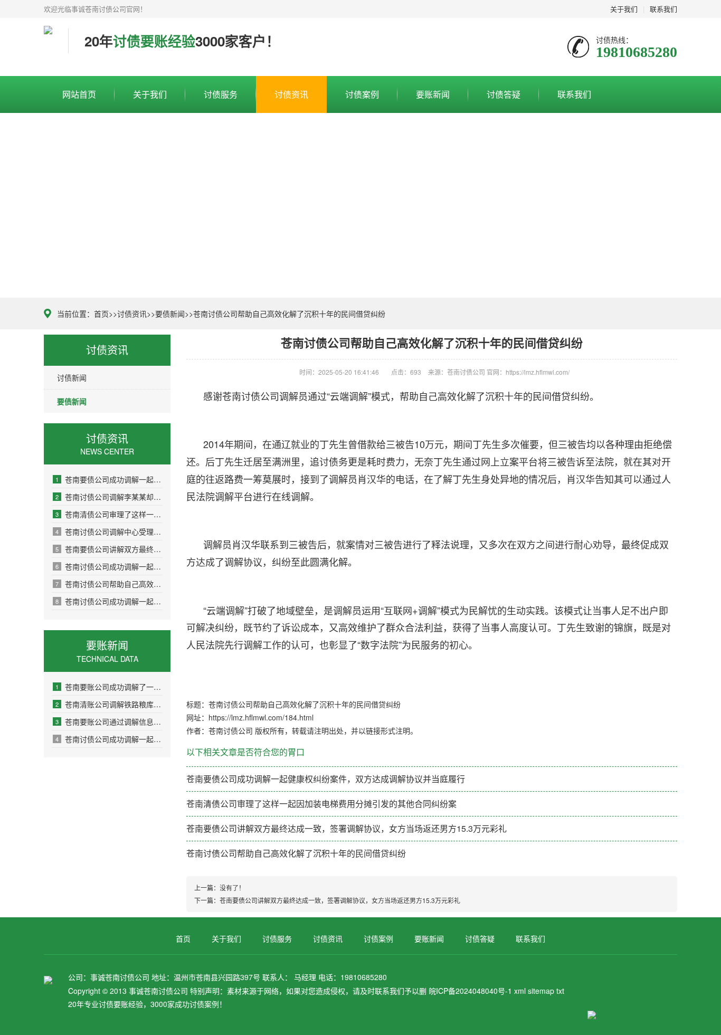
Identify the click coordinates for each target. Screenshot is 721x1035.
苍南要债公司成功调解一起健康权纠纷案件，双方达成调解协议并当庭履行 (109, 479)
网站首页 (79, 94)
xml (520, 990)
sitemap (541, 990)
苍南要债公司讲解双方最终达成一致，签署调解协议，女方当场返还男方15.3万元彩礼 (109, 549)
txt (560, 990)
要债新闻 (170, 313)
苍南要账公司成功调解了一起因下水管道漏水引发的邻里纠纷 (109, 686)
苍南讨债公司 (250, 396)
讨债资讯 (291, 94)
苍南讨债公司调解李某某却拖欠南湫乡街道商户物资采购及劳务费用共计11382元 (109, 496)
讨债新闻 (72, 377)
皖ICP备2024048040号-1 (470, 990)
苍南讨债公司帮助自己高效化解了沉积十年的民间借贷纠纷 (109, 583)
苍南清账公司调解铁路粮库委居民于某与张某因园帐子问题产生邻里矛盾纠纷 (109, 704)
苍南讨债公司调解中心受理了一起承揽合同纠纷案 (109, 531)
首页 (101, 313)
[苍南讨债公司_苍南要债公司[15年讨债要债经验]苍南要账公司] (48, 47)
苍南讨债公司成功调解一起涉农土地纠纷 (109, 566)
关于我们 (624, 9)
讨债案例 (362, 94)
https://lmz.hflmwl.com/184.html (261, 717)
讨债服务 (221, 94)
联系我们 (663, 9)
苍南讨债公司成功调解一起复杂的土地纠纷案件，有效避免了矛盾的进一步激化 (109, 739)
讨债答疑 (503, 94)
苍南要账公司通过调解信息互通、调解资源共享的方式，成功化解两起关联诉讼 (109, 721)
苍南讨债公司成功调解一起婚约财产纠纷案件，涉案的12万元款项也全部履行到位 (109, 601)
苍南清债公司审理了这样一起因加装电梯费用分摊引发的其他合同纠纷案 (109, 514)
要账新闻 (433, 94)
